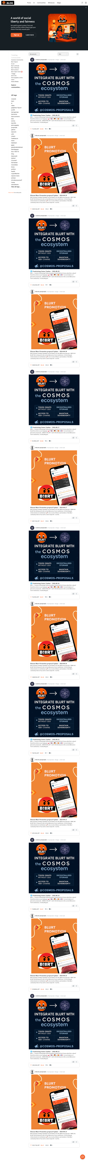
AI (34, 3)
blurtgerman (15, 112)
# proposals (51, 59)
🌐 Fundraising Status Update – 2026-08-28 (44, 271)
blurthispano (15, 149)
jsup (12, 118)
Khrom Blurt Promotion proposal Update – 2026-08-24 (48, 975)
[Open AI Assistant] (82, 1156)
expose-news (15, 176)
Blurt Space (14, 62)
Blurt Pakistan (15, 68)
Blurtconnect (15, 70)
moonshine (14, 165)
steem (13, 136)
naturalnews (15, 184)
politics (13, 169)
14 (47, 365)
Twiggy (13, 73)
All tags (14, 95)
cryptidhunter (15, 173)
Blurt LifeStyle (15, 66)
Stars (12, 79)
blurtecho (14, 114)
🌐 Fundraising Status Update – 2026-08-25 (44, 739)
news (12, 140)
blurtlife (13, 123)
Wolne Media (14, 81)
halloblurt (14, 143)
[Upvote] (31, 129)
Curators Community (17, 60)
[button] (34, 54)
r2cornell (14, 160)
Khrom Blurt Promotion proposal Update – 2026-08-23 (48, 1132)
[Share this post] (76, 125)
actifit (13, 110)
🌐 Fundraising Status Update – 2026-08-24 (44, 895)
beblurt (13, 158)
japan (12, 145)
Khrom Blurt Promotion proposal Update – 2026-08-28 (48, 351)
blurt (12, 101)
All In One (13, 75)
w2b (12, 134)
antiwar (13, 178)
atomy (13, 121)
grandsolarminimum (17, 147)
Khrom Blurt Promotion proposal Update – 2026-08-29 (48, 195)
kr (11, 103)
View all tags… (15, 187)
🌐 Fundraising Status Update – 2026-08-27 (44, 427)
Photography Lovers (17, 77)
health (13, 171)
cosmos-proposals (41, 59)
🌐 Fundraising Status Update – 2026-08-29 (44, 115)
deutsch (13, 132)
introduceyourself (16, 180)
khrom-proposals (40, 135)
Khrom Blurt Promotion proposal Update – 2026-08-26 (48, 663)
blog (12, 154)
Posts (29, 3)
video (13, 105)
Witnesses (51, 3)
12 (47, 209)
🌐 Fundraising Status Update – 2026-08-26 (44, 583)
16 (47, 521)
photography (15, 125)
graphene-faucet (16, 108)
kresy (13, 167)
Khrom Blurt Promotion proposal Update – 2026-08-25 (48, 819)
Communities (41, 3)
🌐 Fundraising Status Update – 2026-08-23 (44, 1051)
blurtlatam (14, 162)
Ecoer (13, 64)
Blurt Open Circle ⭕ (17, 71)
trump (13, 182)
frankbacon (14, 138)
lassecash (14, 156)
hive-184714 (15, 151)
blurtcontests (15, 116)
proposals (14, 127)
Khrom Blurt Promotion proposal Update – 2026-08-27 (48, 507)
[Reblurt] (73, 125)
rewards (13, 99)
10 (47, 833)
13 (47, 677)
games (13, 129)
